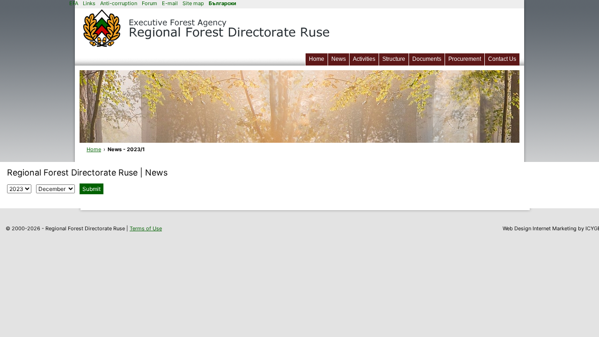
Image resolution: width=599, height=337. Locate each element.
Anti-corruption (118, 3)
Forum (149, 3)
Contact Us (502, 59)
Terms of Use (146, 228)
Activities (364, 59)
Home (316, 59)
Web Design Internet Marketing (540, 228)
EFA (73, 3)
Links (89, 3)
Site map (193, 3)
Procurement (464, 59)
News (338, 59)
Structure (393, 59)
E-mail (170, 3)
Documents (426, 59)
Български (222, 3)
